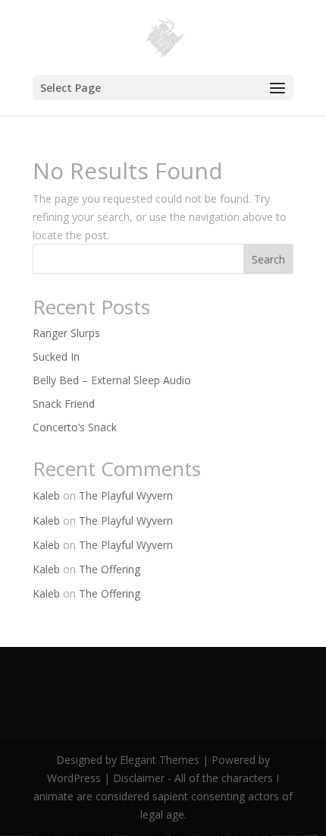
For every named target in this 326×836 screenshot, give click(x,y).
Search (268, 259)
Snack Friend (64, 403)
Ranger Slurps (66, 333)
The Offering (109, 569)
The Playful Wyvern (126, 495)
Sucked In (56, 356)
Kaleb (46, 495)
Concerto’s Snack (75, 427)
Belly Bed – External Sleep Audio (112, 380)
